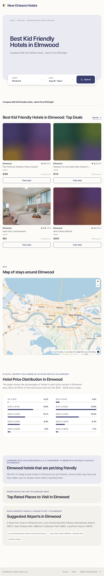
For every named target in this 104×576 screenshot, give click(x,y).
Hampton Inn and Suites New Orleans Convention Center (78, 167)
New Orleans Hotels (22, 5)
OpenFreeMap (58, 352)
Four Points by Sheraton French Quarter (20, 167)
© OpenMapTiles (70, 352)
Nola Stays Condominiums (14, 231)
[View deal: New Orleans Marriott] (77, 206)
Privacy (65, 572)
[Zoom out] (98, 285)
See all (96, 117)
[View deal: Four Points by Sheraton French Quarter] (27, 141)
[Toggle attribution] (98, 351)
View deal (26, 180)
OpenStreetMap (90, 352)
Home (12, 20)
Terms (74, 572)
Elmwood (20, 20)
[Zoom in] (98, 281)
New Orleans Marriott (62, 231)
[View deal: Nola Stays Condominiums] (27, 206)
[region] (52, 316)
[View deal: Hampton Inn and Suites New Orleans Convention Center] (77, 141)
